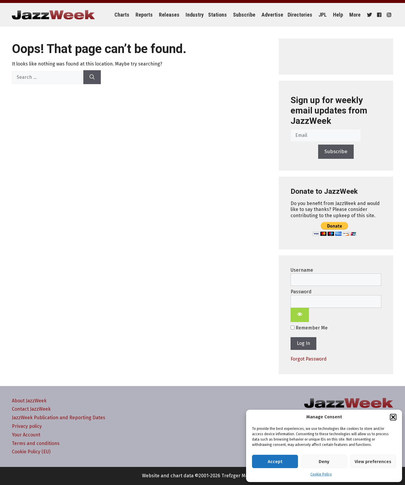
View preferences (373, 461)
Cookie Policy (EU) (31, 451)
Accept (275, 461)
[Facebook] (378, 15)
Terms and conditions (36, 443)
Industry (195, 15)
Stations (217, 15)
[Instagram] (388, 15)
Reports (144, 15)
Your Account (26, 435)
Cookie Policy (321, 474)
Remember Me (311, 328)
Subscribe (244, 15)
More (355, 15)
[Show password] (300, 315)
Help (338, 15)
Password (301, 291)
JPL (322, 15)
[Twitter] (369, 15)
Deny (324, 461)
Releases (169, 15)
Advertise (272, 15)
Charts (121, 15)
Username (302, 270)
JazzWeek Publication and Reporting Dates (58, 417)
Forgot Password (309, 359)
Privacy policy (27, 426)
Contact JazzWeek (31, 409)
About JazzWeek (29, 401)
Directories (300, 15)
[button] (393, 417)
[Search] (92, 77)
